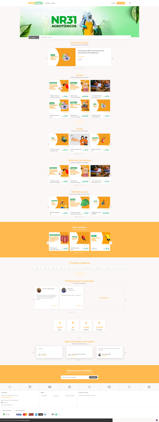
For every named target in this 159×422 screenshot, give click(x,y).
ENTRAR (113, 3)
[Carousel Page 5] (82, 69)
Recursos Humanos (120, 267)
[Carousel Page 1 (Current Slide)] (75, 69)
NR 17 (69, 267)
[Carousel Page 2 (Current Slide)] (80, 33)
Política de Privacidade (69, 395)
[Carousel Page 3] (79, 69)
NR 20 (76, 267)
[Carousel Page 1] (79, 33)
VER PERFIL (53, 305)
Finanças (108, 267)
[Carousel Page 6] (84, 69)
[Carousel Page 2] (77, 69)
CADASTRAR (93, 377)
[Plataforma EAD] (157, 420)
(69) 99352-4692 (15, 400)
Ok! (110, 420)
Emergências (98, 267)
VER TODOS (79, 121)
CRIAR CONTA (121, 3)
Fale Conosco (5, 402)
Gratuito (37, 267)
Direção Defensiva (87, 267)
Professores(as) (44, 395)
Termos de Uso (56, 395)
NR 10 (61, 267)
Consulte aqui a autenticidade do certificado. (87, 395)
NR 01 (45, 267)
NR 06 (53, 267)
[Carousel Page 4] (80, 69)
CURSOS (53, 3)
